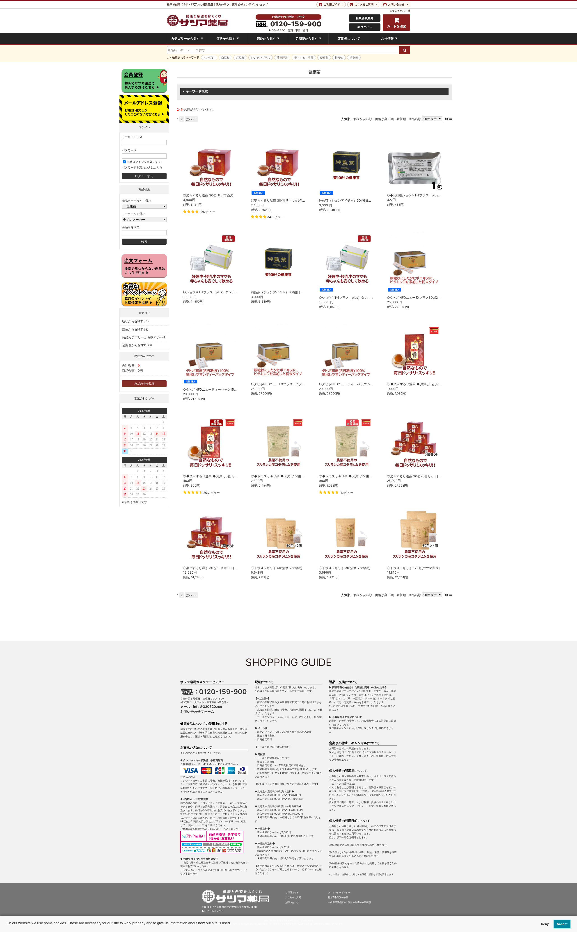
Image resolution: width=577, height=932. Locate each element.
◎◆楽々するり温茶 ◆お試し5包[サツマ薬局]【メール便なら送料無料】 (438, 384)
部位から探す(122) (135, 329)
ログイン (366, 27)
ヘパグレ (209, 57)
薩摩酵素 (282, 57)
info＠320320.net (207, 706)
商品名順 (415, 119)
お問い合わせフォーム (197, 711)
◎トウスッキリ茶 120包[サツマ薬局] (413, 568)
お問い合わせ (396, 4)
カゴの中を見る (144, 383)
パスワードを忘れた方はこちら (142, 167)
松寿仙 (339, 57)
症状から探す (227, 38)
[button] (7, 926)
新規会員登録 (364, 18)
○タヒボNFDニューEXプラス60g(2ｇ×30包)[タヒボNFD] (292, 384)
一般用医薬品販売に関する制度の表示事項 (349, 902)
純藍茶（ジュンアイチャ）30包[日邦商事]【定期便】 (357, 200)
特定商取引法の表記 (338, 897)
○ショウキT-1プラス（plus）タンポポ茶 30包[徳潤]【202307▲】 (231, 292)
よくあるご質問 (364, 4)
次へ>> (191, 119)
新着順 (401, 119)
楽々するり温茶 (303, 57)
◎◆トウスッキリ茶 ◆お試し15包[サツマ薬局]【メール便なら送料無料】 (303, 476)
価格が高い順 (384, 119)
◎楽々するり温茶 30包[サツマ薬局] (208, 195)
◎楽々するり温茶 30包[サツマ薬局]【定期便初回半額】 (291, 200)
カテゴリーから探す (187, 38)
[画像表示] (447, 119)
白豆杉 (225, 57)
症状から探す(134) (135, 321)
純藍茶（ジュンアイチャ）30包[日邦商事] (281, 292)
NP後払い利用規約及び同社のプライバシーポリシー (209, 821)
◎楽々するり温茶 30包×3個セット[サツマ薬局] (217, 568)
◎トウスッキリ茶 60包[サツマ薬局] (276, 568)
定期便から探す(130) (137, 345)
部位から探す (268, 38)
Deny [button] (545, 924)
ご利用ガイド (332, 4)
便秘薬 (324, 57)
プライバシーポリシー (339, 892)
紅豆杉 (240, 57)
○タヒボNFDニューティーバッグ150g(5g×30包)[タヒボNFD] (363, 384)
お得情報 (389, 38)
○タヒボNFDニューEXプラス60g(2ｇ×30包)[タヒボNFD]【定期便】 (436, 297)
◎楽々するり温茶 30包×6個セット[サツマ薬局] (421, 476)
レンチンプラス (260, 57)
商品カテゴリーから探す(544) (143, 337)
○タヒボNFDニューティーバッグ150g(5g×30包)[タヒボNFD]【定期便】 (235, 389)
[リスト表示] (450, 119)
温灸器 (354, 57)
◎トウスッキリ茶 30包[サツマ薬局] (344, 568)
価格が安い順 (362, 119)
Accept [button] (562, 924)
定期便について (349, 38)
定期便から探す (308, 38)
